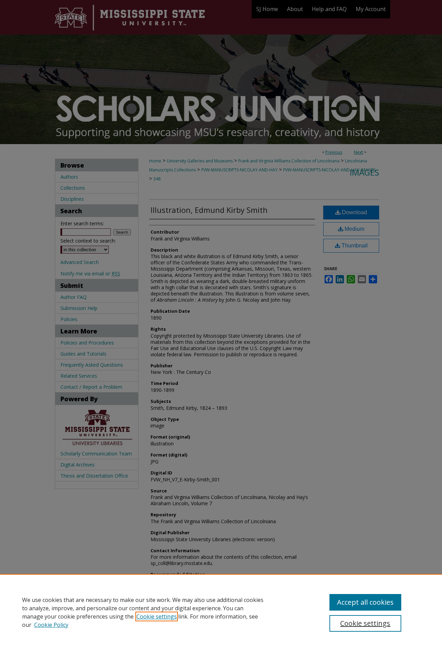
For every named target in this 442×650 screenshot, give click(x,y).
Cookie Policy (51, 625)
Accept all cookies (365, 602)
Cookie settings (156, 616)
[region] (221, 612)
